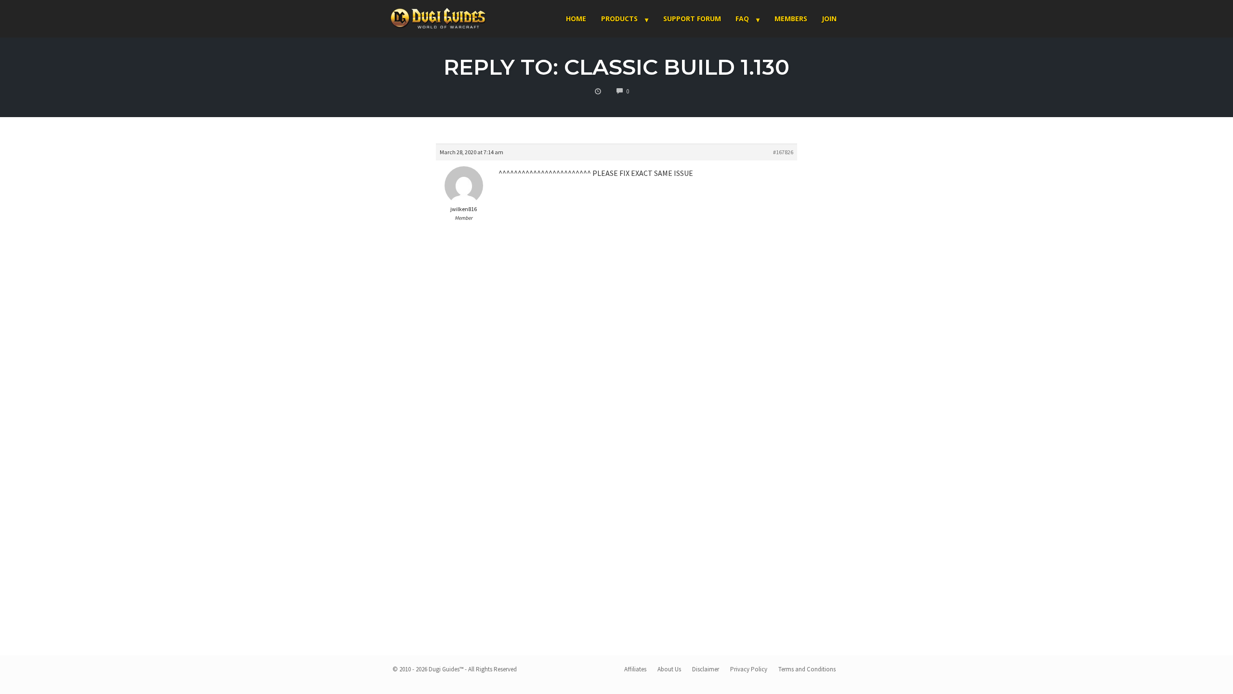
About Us (669, 669)
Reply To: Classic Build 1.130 (616, 66)
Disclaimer (705, 669)
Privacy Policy (748, 669)
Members (790, 18)
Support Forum (692, 18)
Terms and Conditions (807, 669)
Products (619, 18)
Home (576, 18)
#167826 (783, 152)
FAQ (742, 18)
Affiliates (635, 669)
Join (829, 18)
